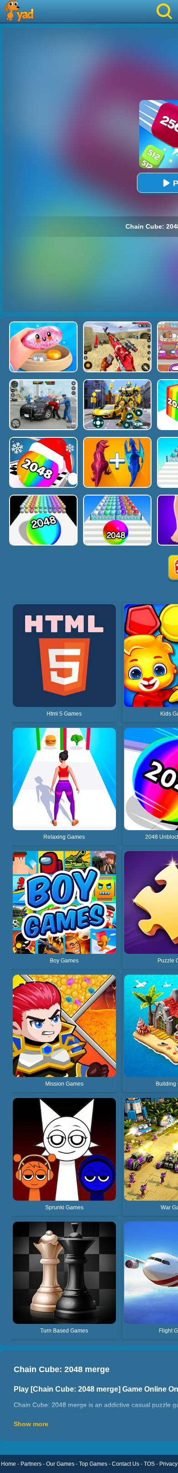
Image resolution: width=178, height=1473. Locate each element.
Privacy (168, 1464)
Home (8, 1464)
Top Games (93, 1464)
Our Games (60, 1464)
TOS (149, 1464)
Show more (31, 1424)
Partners (31, 1464)
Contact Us (125, 1464)
